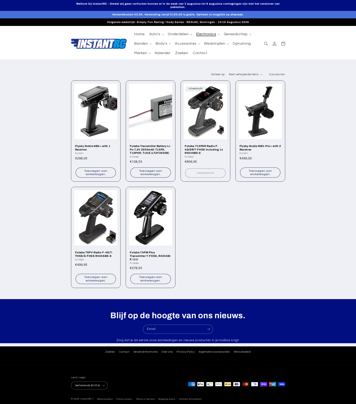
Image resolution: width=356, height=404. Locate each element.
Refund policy (105, 399)
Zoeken (110, 351)
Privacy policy (124, 399)
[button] (156, 34)
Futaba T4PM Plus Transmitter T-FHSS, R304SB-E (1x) (150, 256)
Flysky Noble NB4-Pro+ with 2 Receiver (260, 148)
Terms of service (145, 399)
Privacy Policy (186, 351)
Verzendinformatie (145, 351)
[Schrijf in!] (208, 329)
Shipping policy (166, 399)
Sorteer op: (218, 74)
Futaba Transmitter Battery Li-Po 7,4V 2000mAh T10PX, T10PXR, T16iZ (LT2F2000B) (150, 149)
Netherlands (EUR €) (87, 385)
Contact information (190, 399)
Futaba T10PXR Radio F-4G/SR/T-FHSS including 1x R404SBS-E (204, 149)
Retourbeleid (242, 351)
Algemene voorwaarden (214, 351)
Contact (124, 351)
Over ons (167, 351)
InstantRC (86, 399)
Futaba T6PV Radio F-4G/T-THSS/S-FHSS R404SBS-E (94, 254)
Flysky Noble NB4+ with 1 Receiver (93, 148)
